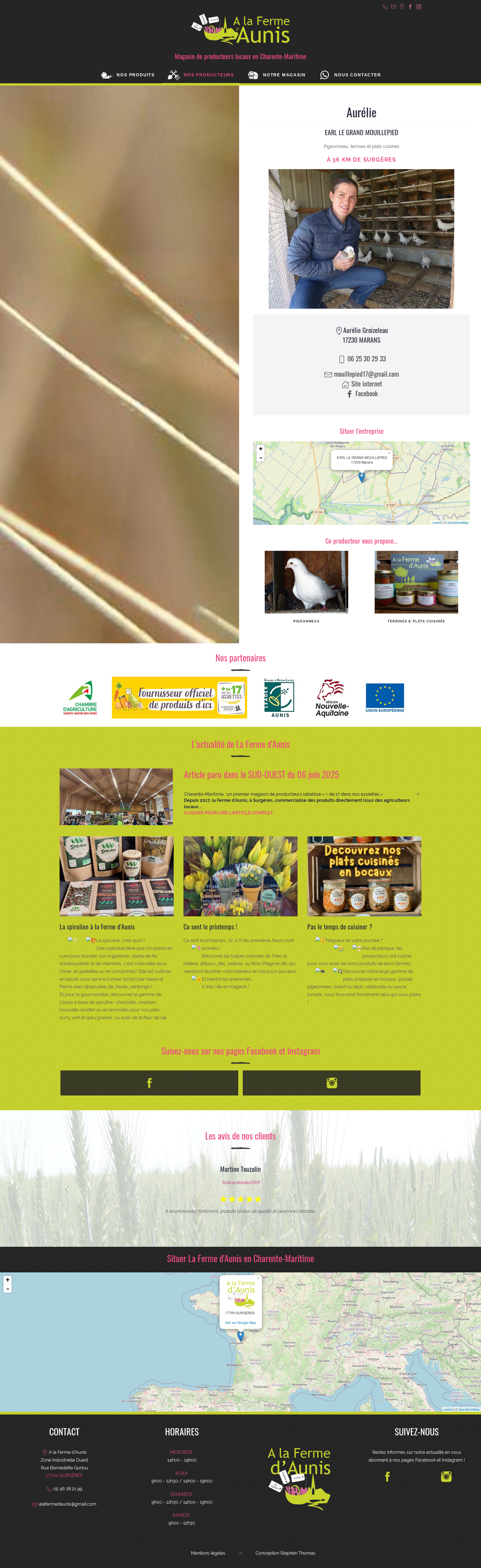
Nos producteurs (209, 74)
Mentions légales (208, 1553)
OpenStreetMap (457, 522)
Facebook (366, 393)
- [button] (261, 457)
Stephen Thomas (297, 1553)
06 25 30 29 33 (366, 358)
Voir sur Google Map (240, 1322)
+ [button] (260, 448)
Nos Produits (136, 74)
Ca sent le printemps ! (210, 926)
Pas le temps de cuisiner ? (339, 926)
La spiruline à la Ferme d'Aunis (97, 926)
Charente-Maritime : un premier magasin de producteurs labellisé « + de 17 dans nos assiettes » (297, 803)
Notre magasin (284, 74)
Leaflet (436, 522)
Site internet (366, 383)
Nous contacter (357, 74)
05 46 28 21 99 (67, 1488)
